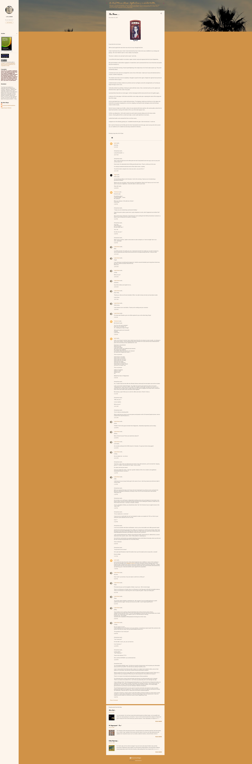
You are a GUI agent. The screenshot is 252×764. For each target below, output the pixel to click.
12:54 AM (116, 254)
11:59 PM (116, 646)
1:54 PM (116, 508)
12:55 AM (116, 266)
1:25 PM (116, 494)
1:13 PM (116, 484)
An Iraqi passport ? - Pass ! (115, 725)
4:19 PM (116, 521)
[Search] (164, 4)
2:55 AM (116, 377)
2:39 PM (116, 204)
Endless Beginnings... (114, 741)
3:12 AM (116, 393)
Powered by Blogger (136, 757)
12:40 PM (116, 448)
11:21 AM (116, 170)
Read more (158, 721)
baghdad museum (131, 563)
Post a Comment (114, 700)
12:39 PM (116, 427)
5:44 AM (116, 147)
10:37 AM (116, 154)
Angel (115, 174)
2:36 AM (116, 334)
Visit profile (9, 22)
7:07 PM (116, 556)
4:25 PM (116, 242)
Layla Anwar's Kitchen (6, 108)
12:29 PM (116, 659)
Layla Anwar (117, 246)
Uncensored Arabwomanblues (8, 105)
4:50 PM (116, 697)
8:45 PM (116, 618)
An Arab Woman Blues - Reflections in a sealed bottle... (132, 3)
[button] (161, 14)
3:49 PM (116, 233)
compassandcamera (138, 760)
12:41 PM (116, 458)
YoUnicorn (116, 191)
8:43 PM (116, 603)
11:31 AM (116, 417)
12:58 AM (116, 309)
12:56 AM (116, 286)
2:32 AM (116, 317)
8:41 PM (116, 592)
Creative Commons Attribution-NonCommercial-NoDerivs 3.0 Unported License (8, 64)
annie (115, 143)
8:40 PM (116, 578)
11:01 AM (116, 406)
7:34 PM (116, 568)
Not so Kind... (112, 710)
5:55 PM (116, 543)
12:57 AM (116, 299)
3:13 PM (116, 219)
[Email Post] (112, 138)
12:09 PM (116, 188)
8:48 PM (116, 633)
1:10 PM (116, 473)
